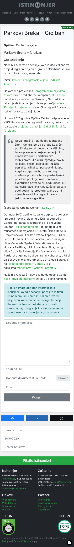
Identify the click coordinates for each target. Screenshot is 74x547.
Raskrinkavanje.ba (47, 503)
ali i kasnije (59, 95)
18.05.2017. (47, 207)
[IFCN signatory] (8, 527)
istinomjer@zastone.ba (14, 488)
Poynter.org (44, 509)
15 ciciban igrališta (26, 226)
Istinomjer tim (9, 506)
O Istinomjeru (9, 499)
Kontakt (6, 509)
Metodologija (9, 503)
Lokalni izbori (13, 430)
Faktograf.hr (44, 506)
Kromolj (50, 267)
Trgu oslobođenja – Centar (26, 263)
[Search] (47, 19)
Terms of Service (22, 541)
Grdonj (38, 267)
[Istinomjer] (37, 4)
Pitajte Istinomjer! (37, 460)
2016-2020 (11, 438)
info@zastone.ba (62, 482)
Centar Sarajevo (14, 447)
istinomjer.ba (8, 478)
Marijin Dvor (24, 267)
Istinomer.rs (44, 499)
